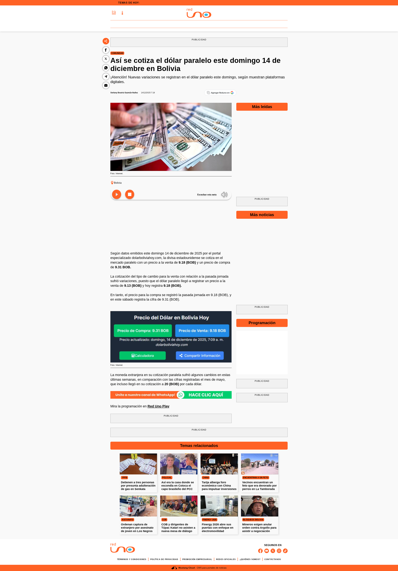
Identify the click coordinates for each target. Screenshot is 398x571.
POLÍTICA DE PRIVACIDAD (164, 559)
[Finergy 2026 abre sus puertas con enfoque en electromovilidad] (219, 506)
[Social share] (106, 41)
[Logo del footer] (122, 548)
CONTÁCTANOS (272, 559)
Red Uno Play (158, 406)
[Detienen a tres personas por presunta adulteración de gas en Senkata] (138, 463)
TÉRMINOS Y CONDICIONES (131, 559)
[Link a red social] (260, 550)
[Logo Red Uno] (199, 13)
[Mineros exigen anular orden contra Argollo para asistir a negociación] (259, 506)
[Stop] (129, 194)
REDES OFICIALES (226, 559)
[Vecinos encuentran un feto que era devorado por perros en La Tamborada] (259, 463)
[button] (113, 12)
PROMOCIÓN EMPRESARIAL (197, 559)
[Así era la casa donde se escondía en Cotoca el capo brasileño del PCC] (178, 463)
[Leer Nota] (116, 194)
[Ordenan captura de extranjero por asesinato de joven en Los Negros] (138, 506)
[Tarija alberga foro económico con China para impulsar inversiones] (219, 463)
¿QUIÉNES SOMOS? (250, 559)
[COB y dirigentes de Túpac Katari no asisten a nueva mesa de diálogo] (178, 506)
